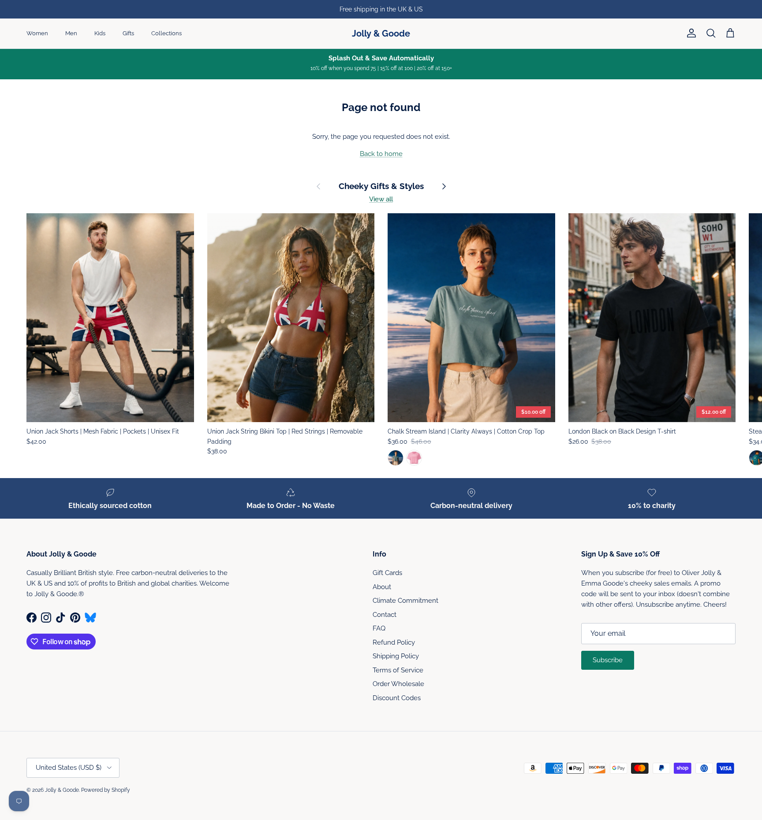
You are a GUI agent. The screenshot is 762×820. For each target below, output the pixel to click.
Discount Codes (397, 698)
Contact (384, 615)
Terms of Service (398, 670)
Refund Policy (394, 642)
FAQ (379, 628)
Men (71, 33)
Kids (99, 33)
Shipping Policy (396, 656)
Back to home (381, 154)
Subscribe (608, 660)
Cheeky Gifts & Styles (381, 186)
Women (37, 33)
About (382, 587)
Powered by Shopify (105, 790)
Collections (166, 33)
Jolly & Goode (62, 790)
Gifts (128, 33)
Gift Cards (387, 573)
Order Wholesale (398, 684)
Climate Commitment (405, 601)
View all (381, 199)
